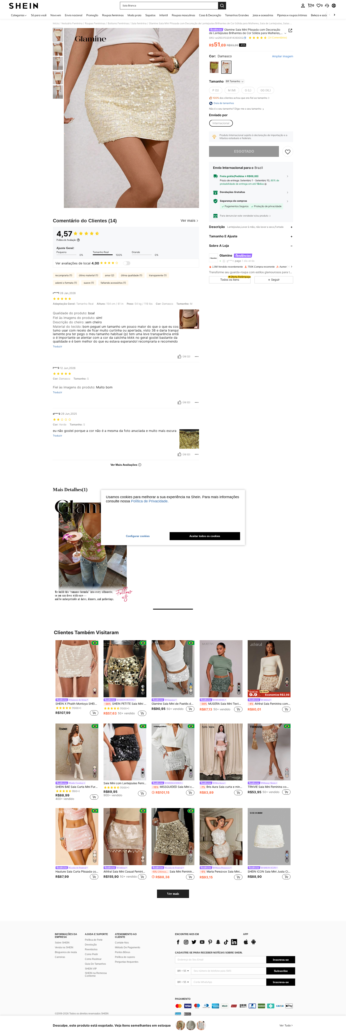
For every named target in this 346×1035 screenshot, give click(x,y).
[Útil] (179, 356)
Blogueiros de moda (66, 952)
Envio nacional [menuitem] (73, 15)
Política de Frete (94, 939)
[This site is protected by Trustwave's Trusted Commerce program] (178, 1013)
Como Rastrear (93, 959)
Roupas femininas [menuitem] (113, 15)
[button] (327, 5)
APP (245, 934)
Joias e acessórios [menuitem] (263, 15)
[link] (310, 5)
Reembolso (91, 949)
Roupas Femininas (95, 23)
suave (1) (89, 282)
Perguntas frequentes (126, 961)
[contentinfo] (235, 1006)
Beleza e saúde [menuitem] (320, 15)
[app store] (246, 943)
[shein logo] (23, 5)
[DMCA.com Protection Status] (187, 1013)
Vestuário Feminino (71, 23)
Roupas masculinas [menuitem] (183, 15)
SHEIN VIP (91, 968)
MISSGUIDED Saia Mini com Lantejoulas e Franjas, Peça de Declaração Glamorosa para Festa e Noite (173, 786)
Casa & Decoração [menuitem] (210, 15)
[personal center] (303, 5)
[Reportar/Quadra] (196, 356)
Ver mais (173, 893)
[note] (269, 693)
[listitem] (77, 679)
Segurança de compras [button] (233, 201)
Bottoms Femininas (118, 23)
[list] (207, 942)
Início (56, 23)
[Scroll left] (329, 15)
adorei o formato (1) (66, 282)
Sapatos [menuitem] (150, 15)
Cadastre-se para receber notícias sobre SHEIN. (208, 952)
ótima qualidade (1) (131, 275)
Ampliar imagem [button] (282, 56)
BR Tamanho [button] (233, 81)
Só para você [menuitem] (38, 15)
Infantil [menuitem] (163, 15)
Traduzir (57, 346)
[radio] (214, 67)
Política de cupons (125, 957)
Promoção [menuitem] (92, 15)
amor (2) (109, 275)
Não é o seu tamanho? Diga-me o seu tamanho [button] (235, 109)
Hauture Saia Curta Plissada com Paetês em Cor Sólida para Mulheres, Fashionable (76, 871)
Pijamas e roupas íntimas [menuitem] (292, 15)
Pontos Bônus (122, 952)
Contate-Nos (122, 942)
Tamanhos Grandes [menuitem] (237, 15)
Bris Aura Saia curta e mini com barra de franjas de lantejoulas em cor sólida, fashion (221, 786)
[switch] (126, 263)
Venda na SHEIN (64, 947)
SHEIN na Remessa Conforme (96, 974)
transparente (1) (158, 275)
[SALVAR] (287, 151)
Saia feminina (139, 23)
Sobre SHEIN (62, 942)
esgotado (244, 151)
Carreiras (60, 957)
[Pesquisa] (222, 5)
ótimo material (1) (88, 275)
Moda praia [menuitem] (134, 15)
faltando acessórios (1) (113, 282)
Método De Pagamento (127, 947)
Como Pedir (91, 954)
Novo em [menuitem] (55, 15)
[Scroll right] (334, 15)
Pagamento (182, 999)
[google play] (253, 943)
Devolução (91, 944)
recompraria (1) (63, 275)
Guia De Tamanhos (95, 963)
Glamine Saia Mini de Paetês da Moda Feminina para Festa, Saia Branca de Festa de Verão (173, 703)
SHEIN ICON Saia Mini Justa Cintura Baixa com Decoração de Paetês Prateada (269, 871)
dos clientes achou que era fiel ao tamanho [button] (240, 97)
